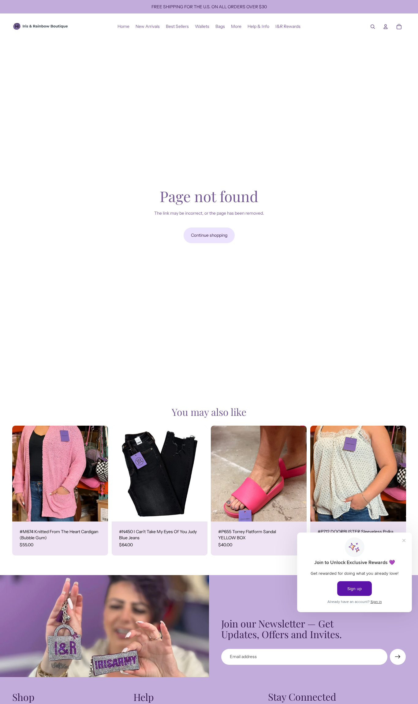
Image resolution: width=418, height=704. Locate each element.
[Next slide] (99, 473)
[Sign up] (398, 657)
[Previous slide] (21, 473)
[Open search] (372, 26)
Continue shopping (209, 235)
